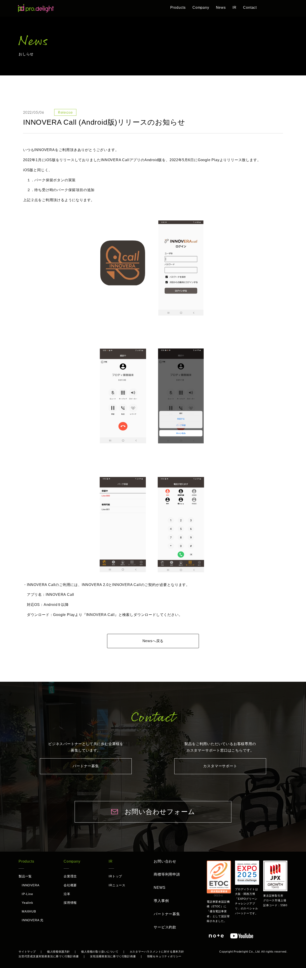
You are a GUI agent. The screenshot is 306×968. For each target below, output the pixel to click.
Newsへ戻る (153, 641)
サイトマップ (27, 951)
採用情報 (70, 902)
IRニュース (117, 885)
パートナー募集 (86, 766)
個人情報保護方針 (58, 951)
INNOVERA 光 (32, 920)
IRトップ (115, 876)
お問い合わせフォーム (160, 811)
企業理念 (70, 876)
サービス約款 (165, 927)
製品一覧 (25, 876)
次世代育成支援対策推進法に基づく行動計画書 (49, 956)
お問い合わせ (165, 861)
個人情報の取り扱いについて (99, 951)
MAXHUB (29, 911)
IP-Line (27, 894)
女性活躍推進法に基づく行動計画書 (113, 956)
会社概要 (70, 885)
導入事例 (161, 901)
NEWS (159, 887)
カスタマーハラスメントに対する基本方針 (157, 951)
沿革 (67, 894)
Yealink (27, 902)
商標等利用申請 (167, 874)
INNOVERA (30, 885)
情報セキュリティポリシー (164, 956)
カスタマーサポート (220, 766)
